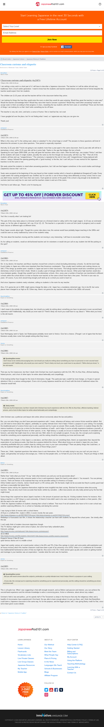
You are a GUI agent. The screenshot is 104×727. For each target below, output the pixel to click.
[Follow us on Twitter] (46, 690)
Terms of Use (36, 51)
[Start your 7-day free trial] (25, 690)
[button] (100, 4)
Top (102, 124)
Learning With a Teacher (73, 668)
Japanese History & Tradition (36, 59)
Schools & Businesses (53, 669)
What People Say (51, 655)
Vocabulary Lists (24, 655)
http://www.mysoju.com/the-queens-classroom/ (18, 536)
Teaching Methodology (76, 664)
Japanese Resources (26, 665)
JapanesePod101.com (68, 720)
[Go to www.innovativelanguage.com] (52, 715)
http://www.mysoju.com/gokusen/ (13, 531)
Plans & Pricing (50, 658)
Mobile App (22, 672)
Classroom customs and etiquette (18, 64)
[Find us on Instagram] (46, 695)
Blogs (46, 672)
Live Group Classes (25, 662)
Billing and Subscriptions (72, 652)
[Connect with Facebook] (66, 47)
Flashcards (22, 651)
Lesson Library (24, 648)
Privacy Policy (45, 51)
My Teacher (22, 669)
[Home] (49, 6)
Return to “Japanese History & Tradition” (14, 613)
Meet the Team (50, 651)
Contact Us (71, 673)
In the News (49, 662)
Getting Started (73, 648)
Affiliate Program (51, 675)
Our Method (49, 645)
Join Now (52, 39)
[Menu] (4, 4)
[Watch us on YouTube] (51, 690)
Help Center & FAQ (75, 645)
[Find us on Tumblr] (61, 690)
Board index (7, 59)
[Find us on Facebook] (56, 690)
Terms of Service (78, 722)
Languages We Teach (53, 665)
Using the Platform (74, 660)
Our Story (48, 648)
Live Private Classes (26, 658)
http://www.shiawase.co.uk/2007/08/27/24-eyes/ (18, 515)
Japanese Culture (18, 59)
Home (20, 645)
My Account (71, 657)
